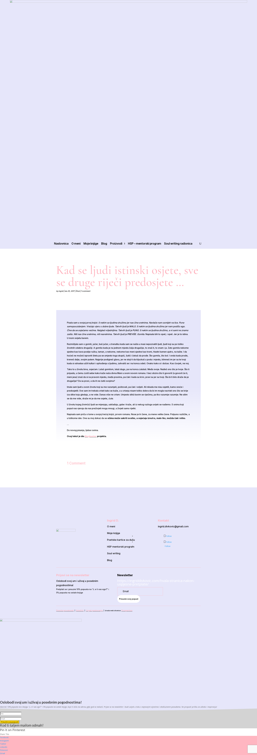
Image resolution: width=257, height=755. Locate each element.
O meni (76, 243)
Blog (104, 243)
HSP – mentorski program (144, 243)
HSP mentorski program (120, 546)
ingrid (61, 291)
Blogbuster (91, 436)
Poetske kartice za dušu (121, 539)
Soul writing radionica (178, 243)
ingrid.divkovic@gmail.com (173, 526)
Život (78, 291)
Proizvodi (116, 243)
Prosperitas (126, 610)
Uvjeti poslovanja (94, 610)
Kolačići (80, 610)
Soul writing (113, 553)
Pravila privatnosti (65, 610)
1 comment (85, 291)
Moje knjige (91, 243)
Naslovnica (61, 243)
